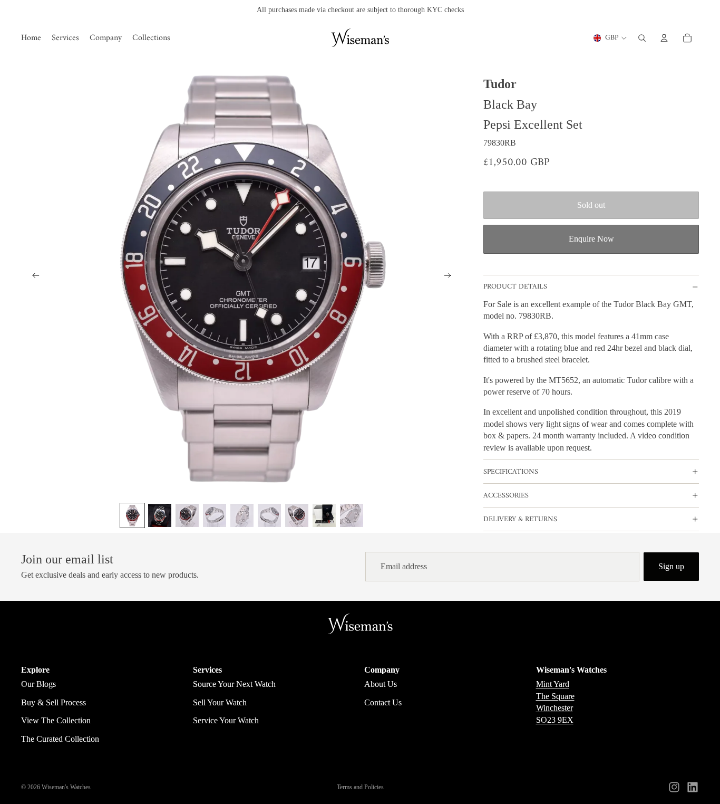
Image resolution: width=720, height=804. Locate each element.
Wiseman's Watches (66, 787)
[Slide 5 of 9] (242, 515)
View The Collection (56, 720)
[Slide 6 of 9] (269, 515)
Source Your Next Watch (234, 683)
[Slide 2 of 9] (159, 515)
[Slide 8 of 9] (324, 515)
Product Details (515, 286)
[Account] (664, 38)
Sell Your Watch (220, 702)
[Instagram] (674, 787)
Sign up (671, 566)
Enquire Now (591, 238)
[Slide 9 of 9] (351, 515)
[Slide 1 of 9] (132, 515)
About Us (380, 683)
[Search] (642, 38)
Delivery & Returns (520, 519)
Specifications (510, 471)
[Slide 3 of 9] (187, 515)
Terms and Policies (360, 787)
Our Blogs (38, 683)
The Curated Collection (60, 738)
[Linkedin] (692, 787)
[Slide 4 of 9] (214, 515)
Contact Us (383, 702)
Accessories (506, 495)
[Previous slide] (32, 277)
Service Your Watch (226, 720)
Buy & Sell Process (53, 702)
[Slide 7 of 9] (296, 515)
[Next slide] (450, 277)
